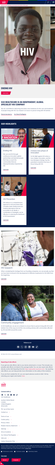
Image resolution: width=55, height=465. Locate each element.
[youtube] (33, 347)
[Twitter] (5, 395)
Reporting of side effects (8, 362)
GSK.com (4, 438)
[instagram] (25, 347)
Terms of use (5, 416)
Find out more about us (6, 114)
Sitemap (3, 429)
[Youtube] (14, 395)
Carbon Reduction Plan (8, 441)
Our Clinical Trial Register (20, 114)
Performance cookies (8, 451)
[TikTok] (17, 395)
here (23, 376)
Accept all (15, 460)
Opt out (4, 460)
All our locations (6, 432)
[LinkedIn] (11, 395)
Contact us (4, 412)
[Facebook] (2, 395)
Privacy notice (5, 422)
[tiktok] (36, 347)
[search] (48, 2)
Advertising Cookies (32, 451)
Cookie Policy (28, 448)
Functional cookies (20, 451)
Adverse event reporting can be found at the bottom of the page (14, 5)
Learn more (5, 93)
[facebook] (18, 347)
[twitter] (21, 347)
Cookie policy (5, 419)
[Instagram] (8, 395)
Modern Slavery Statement (9, 425)
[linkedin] (29, 347)
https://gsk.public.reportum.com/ (35, 369)
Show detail (4, 456)
